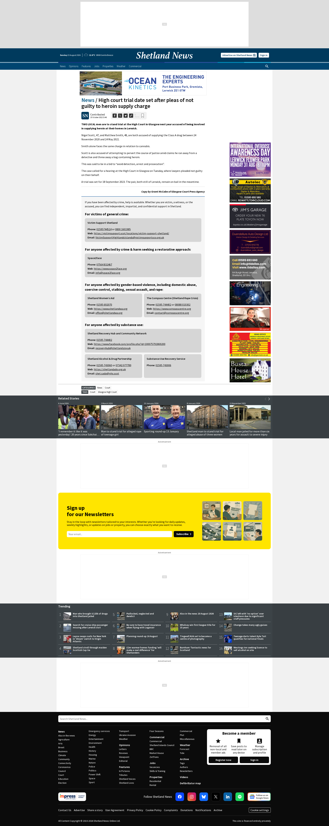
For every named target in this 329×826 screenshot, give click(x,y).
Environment (95, 742)
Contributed (97, 114)
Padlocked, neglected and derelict (140, 615)
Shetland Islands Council (162, 745)
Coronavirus (64, 767)
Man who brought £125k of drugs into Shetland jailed (90, 615)
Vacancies (155, 767)
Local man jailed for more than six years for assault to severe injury (249, 433)
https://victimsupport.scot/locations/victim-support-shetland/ (131, 233)
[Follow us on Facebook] (179, 796)
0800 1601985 (123, 229)
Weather (123, 739)
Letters (123, 749)
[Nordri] (250, 293)
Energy (92, 735)
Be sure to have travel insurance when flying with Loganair (143, 626)
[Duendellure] (250, 242)
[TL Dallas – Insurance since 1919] (250, 268)
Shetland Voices (127, 778)
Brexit (61, 747)
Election (62, 782)
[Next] (269, 399)
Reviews (123, 753)
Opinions (124, 745)
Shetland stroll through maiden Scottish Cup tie (90, 649)
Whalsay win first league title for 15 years (197, 626)
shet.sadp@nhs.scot (107, 373)
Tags (182, 763)
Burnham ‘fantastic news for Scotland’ (195, 649)
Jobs (152, 763)
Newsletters (186, 771)
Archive (184, 759)
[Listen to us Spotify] (239, 796)
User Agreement (114, 810)
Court (107, 387)
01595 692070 (104, 304)
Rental (153, 785)
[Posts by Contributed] (85, 115)
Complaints (171, 810)
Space (92, 778)
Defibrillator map (190, 783)
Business (63, 751)
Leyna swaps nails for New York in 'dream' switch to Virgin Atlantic (89, 639)
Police (92, 766)
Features (124, 767)
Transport (124, 731)
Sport (92, 782)
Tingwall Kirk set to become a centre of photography (196, 637)
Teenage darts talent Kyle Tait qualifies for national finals (250, 637)
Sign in (263, 55)
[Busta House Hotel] (250, 370)
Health (92, 746)
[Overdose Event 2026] (250, 144)
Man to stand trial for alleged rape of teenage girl (121, 433)
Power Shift (94, 774)
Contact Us (64, 810)
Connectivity (64, 763)
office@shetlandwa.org (109, 313)
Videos (184, 777)
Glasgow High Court (107, 392)
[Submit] (267, 718)
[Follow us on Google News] (259, 796)
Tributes (123, 774)
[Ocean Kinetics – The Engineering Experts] (143, 83)
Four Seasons (157, 731)
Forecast (184, 749)
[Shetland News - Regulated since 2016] (72, 796)
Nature (92, 762)
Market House (157, 753)
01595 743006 (163, 365)
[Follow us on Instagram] (191, 796)
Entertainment (96, 739)
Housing (93, 754)
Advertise (79, 810)
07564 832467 (104, 264)
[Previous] (265, 399)
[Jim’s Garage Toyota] (250, 216)
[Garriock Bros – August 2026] (250, 345)
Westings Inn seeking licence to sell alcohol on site (250, 649)
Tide (182, 753)
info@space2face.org (107, 272)
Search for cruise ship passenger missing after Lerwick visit (90, 626)
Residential (155, 781)
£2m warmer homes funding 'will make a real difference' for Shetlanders (143, 650)
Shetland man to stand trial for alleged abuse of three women (205, 433)
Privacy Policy (135, 810)
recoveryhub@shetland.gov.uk (113, 348)
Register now (223, 760)
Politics (92, 770)
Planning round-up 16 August (142, 636)
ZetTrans (154, 757)
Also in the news (66, 735)
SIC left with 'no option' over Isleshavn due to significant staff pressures (249, 616)
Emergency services (99, 731)
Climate (62, 755)
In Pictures (124, 771)
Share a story (95, 810)
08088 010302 (182, 304)
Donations (186, 810)
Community (64, 759)
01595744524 (104, 229)
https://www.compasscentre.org (172, 308)
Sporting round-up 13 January (161, 431)
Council (62, 771)
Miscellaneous (187, 739)
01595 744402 (163, 304)
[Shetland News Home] (164, 61)
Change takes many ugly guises (250, 624)
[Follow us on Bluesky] (203, 796)
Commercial (157, 737)
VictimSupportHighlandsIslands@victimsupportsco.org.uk (129, 237)
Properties (156, 777)
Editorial (123, 760)
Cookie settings (260, 810)
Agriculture (64, 739)
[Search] (267, 66)
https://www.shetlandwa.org (110, 308)
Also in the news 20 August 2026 (197, 613)
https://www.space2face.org (110, 268)
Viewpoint (124, 757)
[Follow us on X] (215, 796)
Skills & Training (157, 771)
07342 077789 (123, 365)
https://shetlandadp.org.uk (110, 369)
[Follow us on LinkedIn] (227, 796)
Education (63, 778)
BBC (152, 749)
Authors (184, 767)
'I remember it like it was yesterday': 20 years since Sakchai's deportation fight (78, 434)
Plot (182, 735)
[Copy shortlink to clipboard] (131, 116)
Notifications (203, 810)
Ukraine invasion (127, 735)
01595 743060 (104, 365)
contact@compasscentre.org (172, 313)
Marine (92, 758)
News (87, 100)
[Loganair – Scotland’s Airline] (250, 319)
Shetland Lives (126, 782)
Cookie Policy (153, 810)
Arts (60, 743)
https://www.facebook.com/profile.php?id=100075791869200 (129, 344)
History (92, 750)
